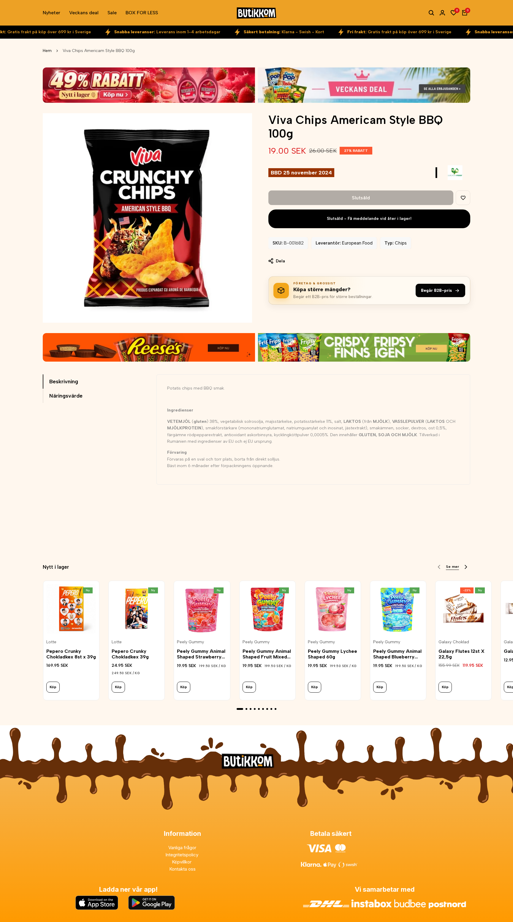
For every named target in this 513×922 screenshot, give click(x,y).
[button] (463, 197)
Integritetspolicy (182, 855)
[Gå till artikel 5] (259, 709)
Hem (47, 50)
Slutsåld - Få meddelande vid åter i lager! (369, 218)
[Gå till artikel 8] (271, 709)
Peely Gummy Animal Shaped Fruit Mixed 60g (267, 654)
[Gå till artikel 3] (250, 709)
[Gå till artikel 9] (275, 709)
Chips (401, 243)
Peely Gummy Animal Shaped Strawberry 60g (201, 654)
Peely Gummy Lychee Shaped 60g (332, 654)
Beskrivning (63, 381)
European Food (357, 243)
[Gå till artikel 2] (246, 709)
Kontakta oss (182, 869)
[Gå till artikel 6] (263, 709)
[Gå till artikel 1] (240, 709)
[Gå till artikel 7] (267, 709)
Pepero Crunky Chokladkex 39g (130, 654)
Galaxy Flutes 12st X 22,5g (461, 654)
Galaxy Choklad (453, 642)
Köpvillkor (182, 862)
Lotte (51, 642)
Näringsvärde (66, 396)
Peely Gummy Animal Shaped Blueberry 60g (397, 654)
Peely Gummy (190, 642)
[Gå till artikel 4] (255, 709)
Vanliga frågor (182, 847)
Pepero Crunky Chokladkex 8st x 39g (71, 654)
